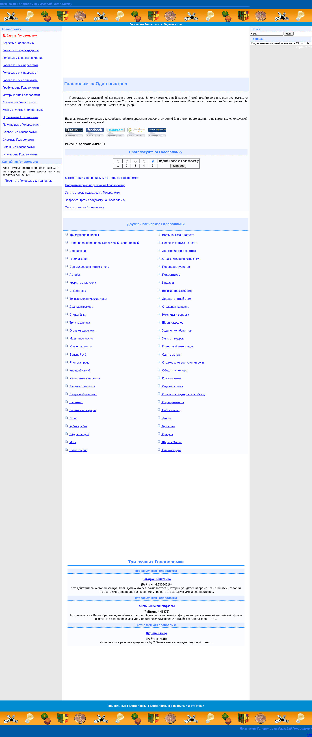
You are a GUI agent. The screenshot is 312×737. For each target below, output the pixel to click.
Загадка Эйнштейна (157, 579)
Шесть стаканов (172, 322)
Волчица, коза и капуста (177, 234)
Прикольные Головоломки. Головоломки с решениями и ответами (156, 705)
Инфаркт (167, 282)
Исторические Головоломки (21, 95)
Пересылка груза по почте (179, 242)
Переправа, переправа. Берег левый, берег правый (104, 242)
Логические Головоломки (19, 102)
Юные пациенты (80, 346)
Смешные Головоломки (19, 147)
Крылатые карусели (82, 282)
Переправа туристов (175, 266)
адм (309, 735)
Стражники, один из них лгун (180, 258)
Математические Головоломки (23, 109)
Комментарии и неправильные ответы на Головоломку (101, 177)
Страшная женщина (175, 306)
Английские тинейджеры (157, 606)
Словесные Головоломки (20, 132)
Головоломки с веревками (20, 65)
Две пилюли (77, 250)
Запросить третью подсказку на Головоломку (95, 200)
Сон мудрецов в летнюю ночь (89, 266)
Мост (72, 442)
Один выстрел (171, 354)
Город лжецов (78, 258)
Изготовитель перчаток (84, 378)
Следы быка (77, 314)
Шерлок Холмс (171, 442)
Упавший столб (79, 370)
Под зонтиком (171, 274)
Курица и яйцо (156, 633)
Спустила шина (172, 386)
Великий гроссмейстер (176, 290)
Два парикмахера (81, 306)
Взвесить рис (78, 450)
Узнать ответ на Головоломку (84, 207)
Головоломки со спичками (20, 80)
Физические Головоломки (20, 154)
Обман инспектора (174, 370)
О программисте (172, 402)
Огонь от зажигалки (82, 330)
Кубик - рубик (78, 426)
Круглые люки (171, 378)
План (73, 418)
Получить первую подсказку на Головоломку (95, 185)
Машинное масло (81, 338)
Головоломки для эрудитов (21, 50)
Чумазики (168, 426)
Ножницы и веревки (175, 314)
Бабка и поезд (171, 410)
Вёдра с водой (79, 434)
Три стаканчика (79, 322)
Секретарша (77, 290)
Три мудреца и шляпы (84, 234)
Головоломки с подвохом (19, 72)
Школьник (76, 402)
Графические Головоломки (21, 87)
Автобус (75, 274)
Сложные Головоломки (18, 139)
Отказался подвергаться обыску (183, 394)
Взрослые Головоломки (18, 42)
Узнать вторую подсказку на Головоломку (92, 192)
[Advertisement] (156, 51)
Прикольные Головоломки (20, 117)
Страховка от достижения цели (182, 362)
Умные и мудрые (173, 338)
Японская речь (79, 362)
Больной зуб (77, 354)
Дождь (166, 418)
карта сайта (304, 47)
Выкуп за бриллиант (83, 394)
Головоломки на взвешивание (23, 57)
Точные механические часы (88, 298)
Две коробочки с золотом (178, 250)
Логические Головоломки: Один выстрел (156, 24)
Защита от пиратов (82, 386)
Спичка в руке (171, 450)
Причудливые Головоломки (21, 124)
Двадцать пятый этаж (176, 298)
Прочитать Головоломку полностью (28, 180)
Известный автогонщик (177, 346)
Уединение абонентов (176, 330)
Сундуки (167, 434)
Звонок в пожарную (82, 410)
